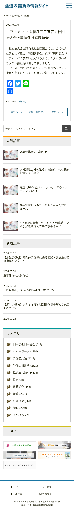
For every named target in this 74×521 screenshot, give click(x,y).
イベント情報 (45, 487)
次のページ (57, 112)
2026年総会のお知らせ (33, 151)
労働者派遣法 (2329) (25, 365)
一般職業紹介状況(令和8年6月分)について (29, 290)
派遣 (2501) (20, 393)
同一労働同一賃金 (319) (27, 344)
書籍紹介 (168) (22, 386)
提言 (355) (19, 379)
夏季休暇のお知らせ (15, 275)
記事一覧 (16, 16)
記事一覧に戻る (37, 112)
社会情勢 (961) (22, 401)
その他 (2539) (21, 415)
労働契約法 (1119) (24, 358)
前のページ (16, 112)
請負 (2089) (20, 407)
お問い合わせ (45, 494)
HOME (6, 16)
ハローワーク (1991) (25, 351)
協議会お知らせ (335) (26, 372)
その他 (26, 16)
